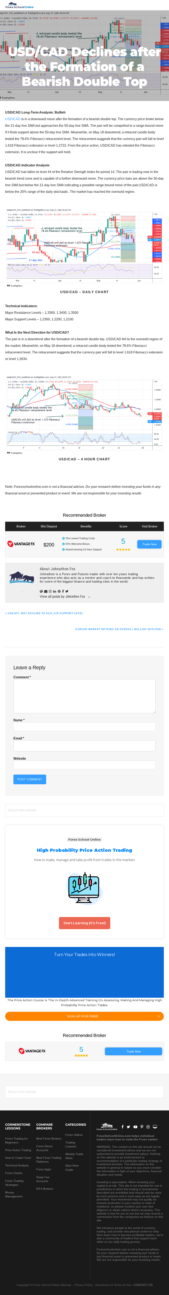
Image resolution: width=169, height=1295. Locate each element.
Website (19, 758)
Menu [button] (158, 5)
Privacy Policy (84, 1285)
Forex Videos (74, 1134)
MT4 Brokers (44, 1188)
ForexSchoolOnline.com (19, 5)
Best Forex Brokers (48, 1138)
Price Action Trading (18, 1150)
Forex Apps (43, 1169)
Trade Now (149, 544)
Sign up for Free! (82, 1016)
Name (19, 720)
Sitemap (66, 1285)
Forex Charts (13, 1173)
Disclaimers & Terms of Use (113, 1285)
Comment (22, 677)
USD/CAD (12, 119)
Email (18, 738)
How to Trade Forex (18, 1157)
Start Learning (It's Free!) (84, 923)
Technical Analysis (17, 1165)
